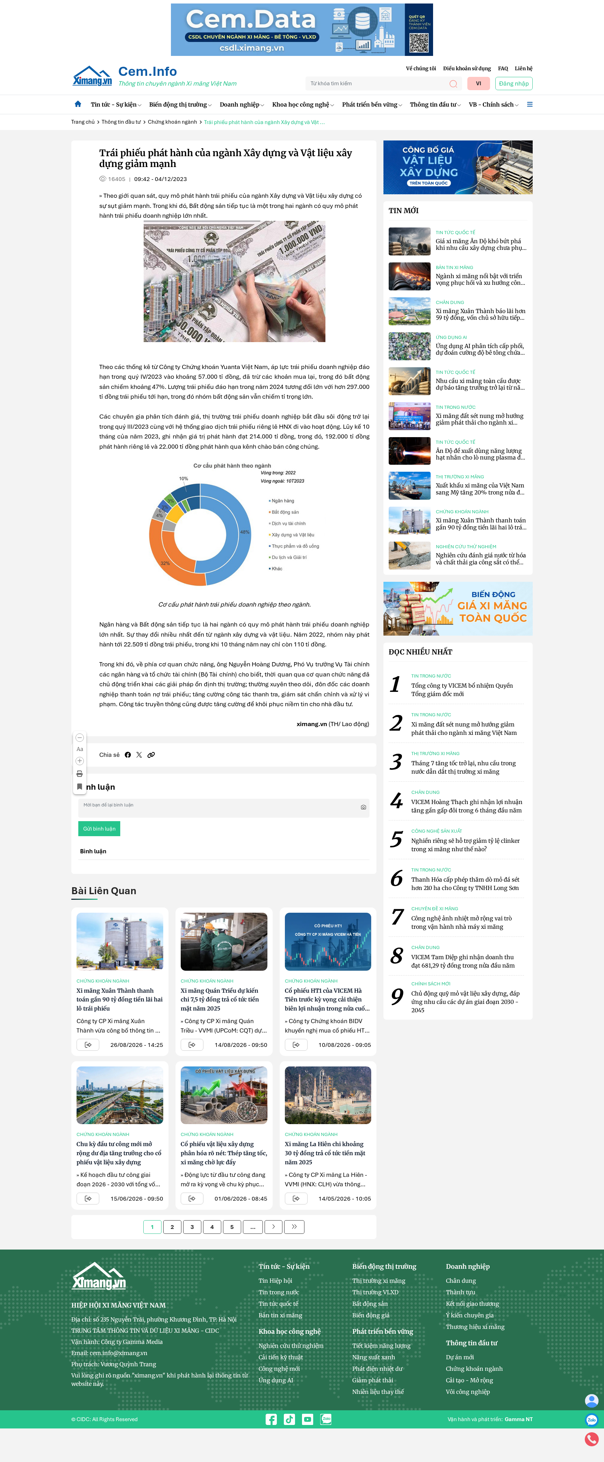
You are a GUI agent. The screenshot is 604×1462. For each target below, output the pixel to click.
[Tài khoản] (592, 1400)
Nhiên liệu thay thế (378, 1391)
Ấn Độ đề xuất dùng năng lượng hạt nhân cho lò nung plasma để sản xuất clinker (480, 457)
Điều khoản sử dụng (467, 68)
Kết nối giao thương (472, 1303)
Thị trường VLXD (375, 1292)
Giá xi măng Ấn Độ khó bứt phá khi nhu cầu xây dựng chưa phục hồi (480, 248)
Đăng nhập (514, 83)
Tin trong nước (456, 407)
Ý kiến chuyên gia (470, 1315)
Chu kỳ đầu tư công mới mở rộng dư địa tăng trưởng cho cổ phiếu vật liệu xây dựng (119, 1153)
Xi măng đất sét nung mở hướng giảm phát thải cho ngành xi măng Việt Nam (480, 422)
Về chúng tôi (421, 68)
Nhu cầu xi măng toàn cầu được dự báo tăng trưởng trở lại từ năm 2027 (481, 387)
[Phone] (592, 1438)
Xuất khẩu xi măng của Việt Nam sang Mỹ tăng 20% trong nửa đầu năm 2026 (481, 492)
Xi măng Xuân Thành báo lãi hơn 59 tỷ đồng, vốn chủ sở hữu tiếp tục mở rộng (481, 317)
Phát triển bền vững (369, 104)
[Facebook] (128, 755)
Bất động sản (370, 1303)
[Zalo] (592, 1419)
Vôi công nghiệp (468, 1391)
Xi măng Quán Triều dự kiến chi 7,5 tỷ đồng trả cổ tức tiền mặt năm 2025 (220, 999)
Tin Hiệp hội (275, 1280)
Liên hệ (524, 68)
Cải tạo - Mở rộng (469, 1380)
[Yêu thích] (79, 787)
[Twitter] (139, 755)
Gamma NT (519, 1419)
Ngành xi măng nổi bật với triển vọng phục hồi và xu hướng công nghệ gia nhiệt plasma (480, 283)
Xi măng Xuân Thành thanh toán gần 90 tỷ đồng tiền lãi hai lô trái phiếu (120, 999)
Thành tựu (460, 1292)
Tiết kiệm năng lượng (381, 1345)
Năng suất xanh (373, 1357)
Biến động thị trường (178, 104)
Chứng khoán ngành (172, 121)
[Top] (302, 29)
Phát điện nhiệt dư (377, 1368)
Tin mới (404, 211)
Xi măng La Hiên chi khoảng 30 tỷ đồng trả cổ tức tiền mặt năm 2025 (325, 1153)
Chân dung (450, 302)
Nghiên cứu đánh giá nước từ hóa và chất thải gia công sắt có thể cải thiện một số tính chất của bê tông (481, 565)
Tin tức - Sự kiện (114, 104)
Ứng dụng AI (451, 337)
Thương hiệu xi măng (475, 1326)
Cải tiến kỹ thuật (281, 1357)
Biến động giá (371, 1315)
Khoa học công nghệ (300, 104)
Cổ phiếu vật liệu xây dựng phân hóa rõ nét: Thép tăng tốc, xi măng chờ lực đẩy (224, 1153)
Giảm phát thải (372, 1380)
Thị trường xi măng (460, 477)
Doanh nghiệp (239, 104)
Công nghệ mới (279, 1368)
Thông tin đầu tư (433, 104)
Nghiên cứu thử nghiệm (466, 547)
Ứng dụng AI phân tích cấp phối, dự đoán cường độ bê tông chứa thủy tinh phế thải (480, 352)
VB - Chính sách (491, 104)
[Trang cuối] (294, 1227)
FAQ (503, 68)
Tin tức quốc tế (455, 233)
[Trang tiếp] (273, 1227)
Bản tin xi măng (454, 267)
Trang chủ (83, 121)
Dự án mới (460, 1357)
